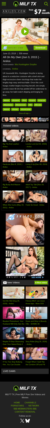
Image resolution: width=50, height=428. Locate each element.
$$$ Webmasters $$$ (25, 409)
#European (15, 100)
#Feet (24, 100)
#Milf (30, 105)
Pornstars (17, 406)
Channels (30, 403)
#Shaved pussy (25, 109)
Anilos (15, 69)
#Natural (6, 109)
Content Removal (25, 412)
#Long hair (41, 100)
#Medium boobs (20, 105)
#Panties (15, 109)
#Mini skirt (38, 105)
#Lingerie (32, 100)
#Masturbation (8, 105)
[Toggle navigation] (4, 4)
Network (33, 406)
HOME (17, 403)
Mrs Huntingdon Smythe (26, 64)
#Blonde (6, 100)
